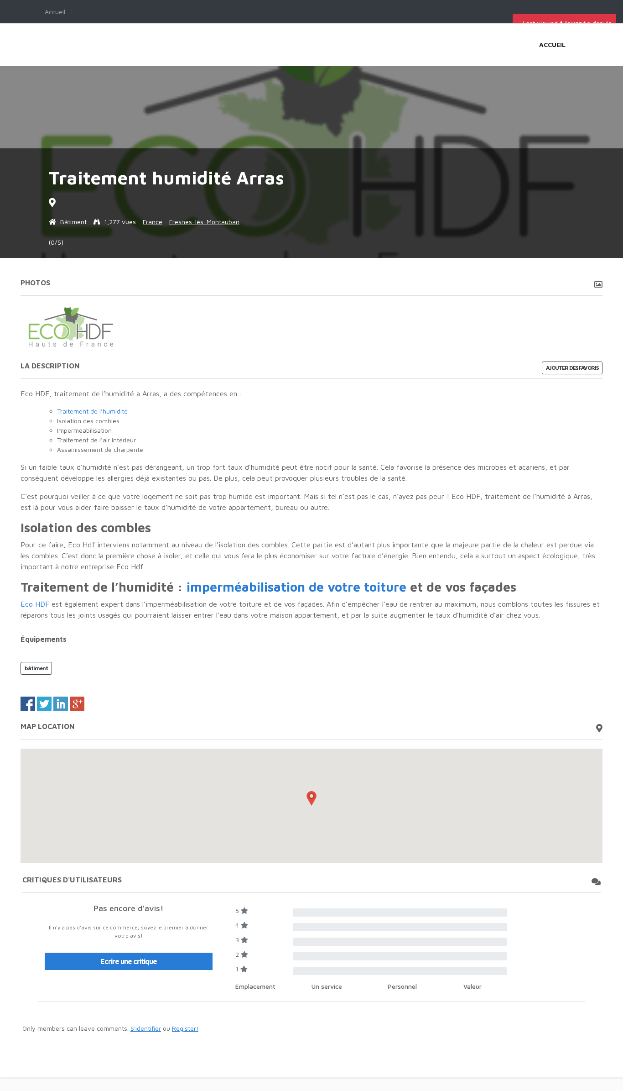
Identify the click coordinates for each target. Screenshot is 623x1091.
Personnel (402, 986)
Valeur (472, 986)
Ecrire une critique (128, 961)
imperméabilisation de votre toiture (296, 586)
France (152, 222)
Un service (327, 986)
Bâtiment (73, 222)
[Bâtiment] (53, 222)
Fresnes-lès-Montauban (204, 222)
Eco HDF (35, 604)
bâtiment (36, 668)
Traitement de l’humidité (92, 411)
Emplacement (255, 986)
